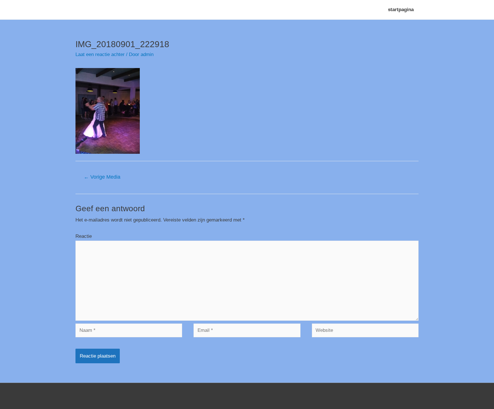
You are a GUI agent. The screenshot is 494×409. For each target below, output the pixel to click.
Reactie (83, 236)
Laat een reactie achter (100, 54)
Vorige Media (102, 177)
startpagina (401, 9)
